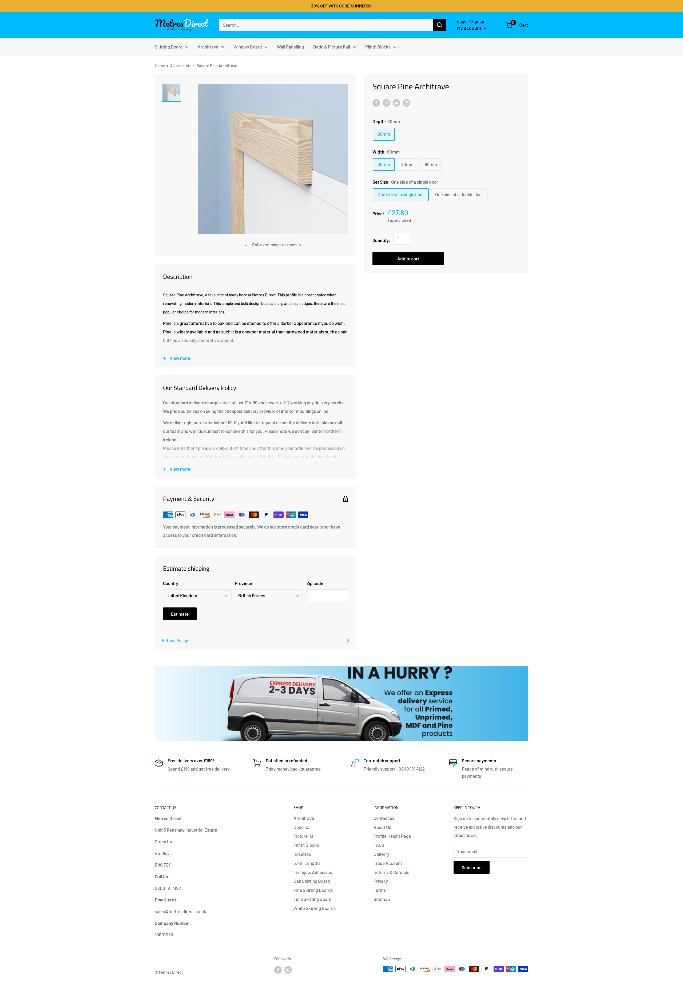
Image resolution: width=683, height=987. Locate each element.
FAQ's (379, 845)
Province (243, 583)
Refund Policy (175, 640)
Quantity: (381, 240)
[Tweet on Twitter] (396, 102)
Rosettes (302, 854)
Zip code (315, 583)
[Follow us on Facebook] (278, 970)
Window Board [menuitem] (247, 46)
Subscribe (472, 867)
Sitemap (382, 899)
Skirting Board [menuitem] (168, 46)
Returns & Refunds (391, 872)
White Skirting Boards (314, 908)
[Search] (439, 25)
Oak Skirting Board (311, 881)
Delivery (381, 854)
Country (170, 583)
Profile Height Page (392, 836)
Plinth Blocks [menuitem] (378, 46)
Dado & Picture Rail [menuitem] (331, 46)
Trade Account (388, 863)
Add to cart (408, 258)
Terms (380, 890)
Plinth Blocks (306, 845)
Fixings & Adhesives (312, 872)
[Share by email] (406, 102)
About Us (382, 827)
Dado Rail (302, 827)
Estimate (180, 614)
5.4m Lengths (306, 863)
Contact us (384, 818)
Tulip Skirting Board (312, 899)
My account (470, 28)
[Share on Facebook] (376, 102)
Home (160, 65)
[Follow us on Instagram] (288, 970)
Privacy (381, 881)
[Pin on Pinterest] (386, 102)
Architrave (303, 818)
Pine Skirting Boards (313, 890)
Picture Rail (304, 836)
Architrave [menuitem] (208, 46)
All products (180, 65)
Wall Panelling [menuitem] (290, 46)
